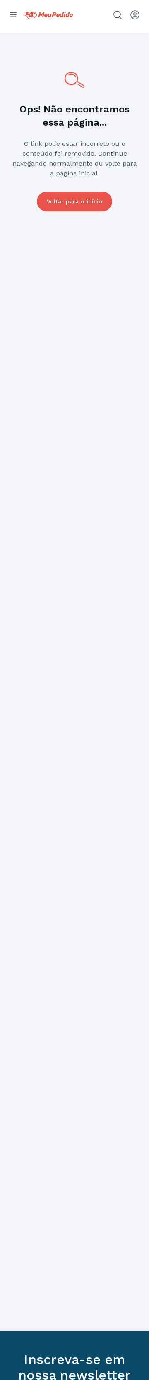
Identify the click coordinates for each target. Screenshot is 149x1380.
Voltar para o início (74, 201)
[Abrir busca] (117, 15)
